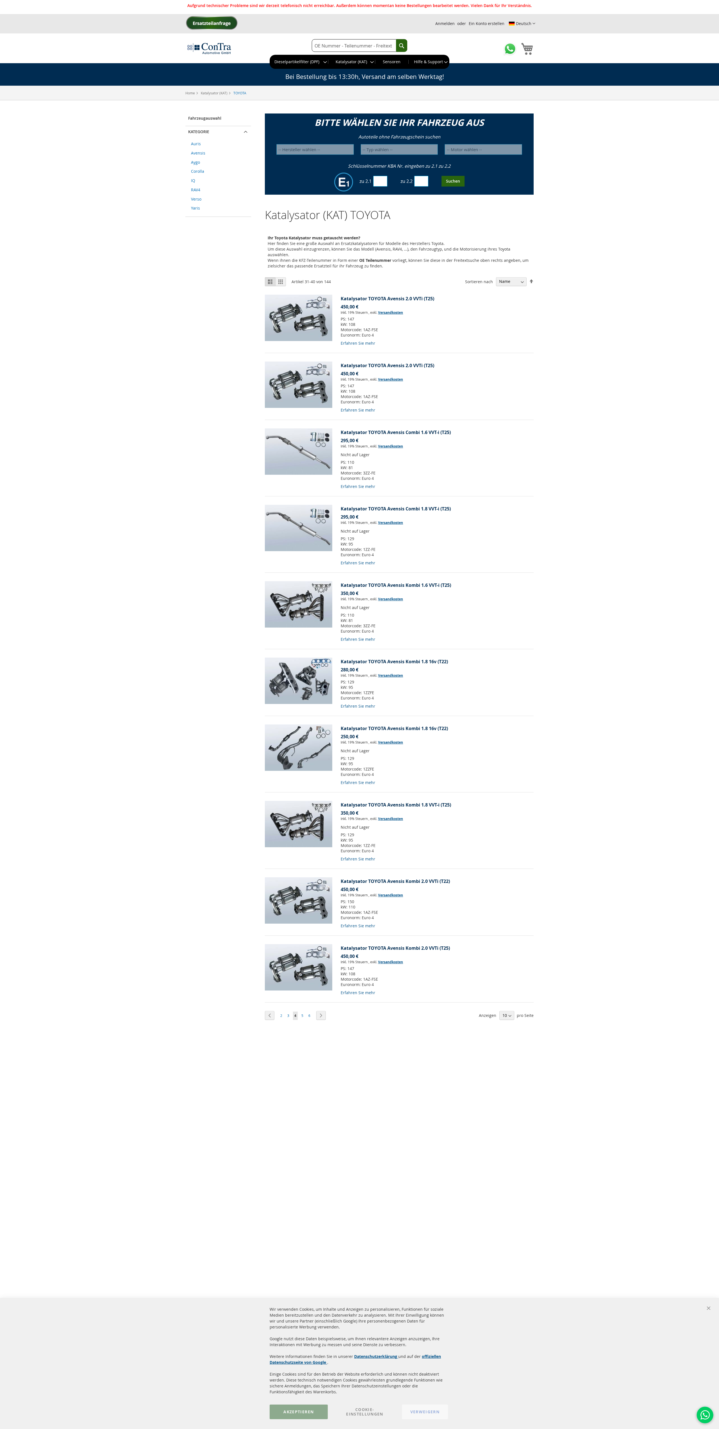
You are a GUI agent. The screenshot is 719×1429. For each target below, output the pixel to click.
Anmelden (445, 23)
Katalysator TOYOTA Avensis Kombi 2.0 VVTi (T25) (395, 948)
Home (190, 93)
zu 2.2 (407, 181)
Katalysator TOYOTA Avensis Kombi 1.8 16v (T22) (394, 661)
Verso (196, 199)
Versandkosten (390, 312)
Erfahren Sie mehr (358, 343)
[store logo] (209, 48)
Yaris (195, 208)
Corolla (197, 171)
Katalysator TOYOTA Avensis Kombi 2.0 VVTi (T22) (395, 881)
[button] (522, 24)
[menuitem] (299, 62)
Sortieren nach (479, 281)
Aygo (195, 162)
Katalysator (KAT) (214, 93)
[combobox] (359, 45)
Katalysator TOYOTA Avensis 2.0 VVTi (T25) (387, 299)
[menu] (359, 62)
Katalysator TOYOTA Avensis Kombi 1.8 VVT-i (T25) (396, 805)
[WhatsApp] (705, 1415)
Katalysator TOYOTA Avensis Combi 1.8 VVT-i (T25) (396, 509)
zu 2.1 (366, 181)
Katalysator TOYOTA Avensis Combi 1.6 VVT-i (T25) (396, 432)
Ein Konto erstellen (486, 23)
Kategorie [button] (198, 131)
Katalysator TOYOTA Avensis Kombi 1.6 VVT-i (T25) (396, 585)
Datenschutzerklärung (376, 1356)
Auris (196, 143)
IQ (193, 180)
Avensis (198, 153)
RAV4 (195, 189)
